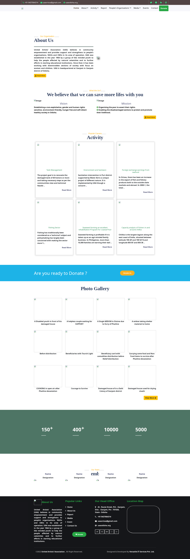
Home (76, 8)
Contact (154, 8)
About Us (71, 511)
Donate (164, 8)
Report (104, 8)
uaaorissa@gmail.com (52, 2)
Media (136, 8)
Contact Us (72, 525)
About (84, 8)
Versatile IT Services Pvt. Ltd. (141, 551)
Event (69, 522)
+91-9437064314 (31, 2)
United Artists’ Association (53, 551)
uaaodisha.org (72, 2)
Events (146, 8)
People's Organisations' (119, 8)
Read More (41, 76)
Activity (94, 8)
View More (150, 398)
